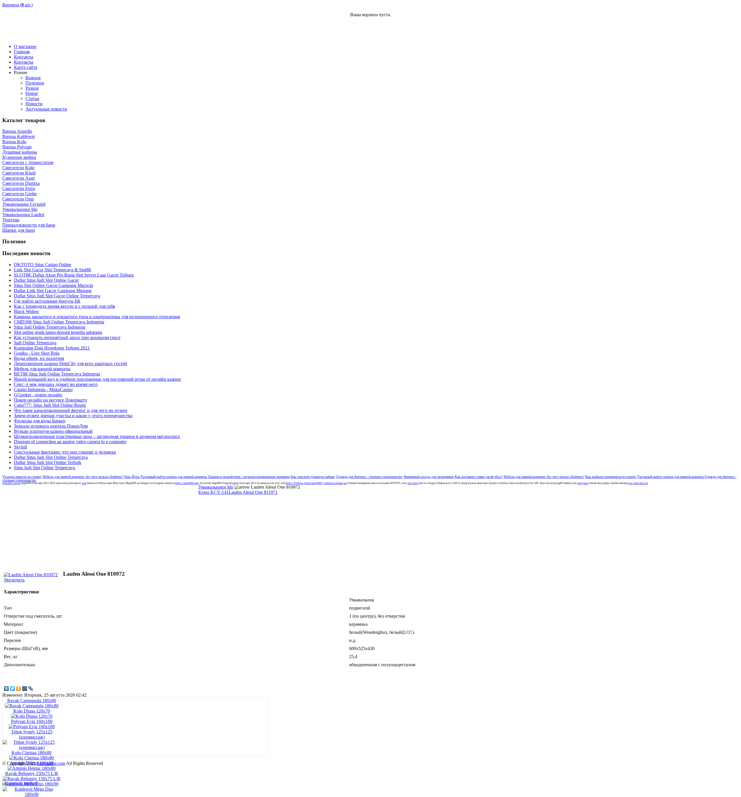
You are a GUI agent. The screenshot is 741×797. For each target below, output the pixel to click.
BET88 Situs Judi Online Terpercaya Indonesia (57, 373)
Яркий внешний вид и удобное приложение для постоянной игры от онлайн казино (97, 379)
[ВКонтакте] (6, 688)
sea (345, 483)
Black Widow (26, 311)
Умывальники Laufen (23, 214)
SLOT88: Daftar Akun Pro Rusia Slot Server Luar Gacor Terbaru (74, 275)
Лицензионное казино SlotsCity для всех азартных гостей (70, 363)
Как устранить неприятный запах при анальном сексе (67, 337)
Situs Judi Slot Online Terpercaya (44, 467)
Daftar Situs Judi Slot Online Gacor (46, 280)
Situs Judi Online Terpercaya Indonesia (49, 327)
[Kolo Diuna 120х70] (31, 716)
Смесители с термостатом (27, 162)
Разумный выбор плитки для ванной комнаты (174, 477)
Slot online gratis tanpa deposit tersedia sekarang (58, 332)
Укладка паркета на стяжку (22, 477)
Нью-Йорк (132, 477)
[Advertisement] (671, 30)
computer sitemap (333, 483)
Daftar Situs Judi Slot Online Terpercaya (51, 457)
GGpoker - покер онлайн (38, 394)
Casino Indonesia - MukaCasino (43, 389)
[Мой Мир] (25, 688)
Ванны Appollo (17, 131)
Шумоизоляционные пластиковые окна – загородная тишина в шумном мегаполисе (97, 436)
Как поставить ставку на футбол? (479, 477)
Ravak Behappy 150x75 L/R (31, 773)
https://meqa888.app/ (187, 483)
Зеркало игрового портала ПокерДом (51, 426)
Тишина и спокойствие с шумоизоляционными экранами (249, 477)
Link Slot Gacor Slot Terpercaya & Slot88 (52, 269)
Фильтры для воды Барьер (39, 420)
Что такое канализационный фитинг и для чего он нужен (70, 410)
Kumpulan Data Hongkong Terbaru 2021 (52, 347)
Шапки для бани (18, 230)
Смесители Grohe (19, 193)
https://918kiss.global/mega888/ (304, 483)
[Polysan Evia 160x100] (32, 726)
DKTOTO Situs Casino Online (42, 264)
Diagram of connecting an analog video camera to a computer (70, 441)
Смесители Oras (18, 198)
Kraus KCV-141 (213, 492)
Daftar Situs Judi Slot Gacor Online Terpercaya (57, 295)
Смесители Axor (18, 178)
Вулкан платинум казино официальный (53, 431)
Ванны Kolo (14, 141)
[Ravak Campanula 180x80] (31, 705)
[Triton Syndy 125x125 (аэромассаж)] (31, 747)
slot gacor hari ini (638, 483)
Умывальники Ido (19, 209)
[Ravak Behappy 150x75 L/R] (31, 778)
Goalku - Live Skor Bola (36, 353)
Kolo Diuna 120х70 (31, 710)
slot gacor (413, 483)
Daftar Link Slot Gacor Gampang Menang (52, 290)
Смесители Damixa (21, 183)
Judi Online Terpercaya (35, 342)
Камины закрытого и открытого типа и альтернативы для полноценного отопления (97, 316)
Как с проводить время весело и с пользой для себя (64, 306)
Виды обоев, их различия (39, 358)
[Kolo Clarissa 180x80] (31, 757)
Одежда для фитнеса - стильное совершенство (369, 477)
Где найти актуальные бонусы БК (47, 301)
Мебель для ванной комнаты (42, 368)
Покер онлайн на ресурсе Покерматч (50, 399)
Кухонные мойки (19, 157)
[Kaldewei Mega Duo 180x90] (31, 794)
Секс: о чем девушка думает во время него (56, 384)
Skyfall (20, 446)
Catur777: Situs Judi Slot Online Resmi (50, 405)
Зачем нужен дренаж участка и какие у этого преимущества (73, 415)
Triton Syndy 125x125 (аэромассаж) (31, 734)
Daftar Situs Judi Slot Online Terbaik (47, 462)
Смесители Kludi (19, 172)
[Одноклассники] (19, 688)
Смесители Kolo (18, 167)
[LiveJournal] (31, 688)
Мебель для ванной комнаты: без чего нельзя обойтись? (83, 477)
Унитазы (10, 219)
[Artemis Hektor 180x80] (32, 768)
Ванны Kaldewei (18, 136)
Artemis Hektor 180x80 (31, 763)
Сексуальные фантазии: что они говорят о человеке (65, 452)
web (84, 483)
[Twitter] (13, 688)
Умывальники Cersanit (23, 204)
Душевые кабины (19, 152)
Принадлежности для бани (28, 224)
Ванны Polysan (17, 146)
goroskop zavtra (11, 483)
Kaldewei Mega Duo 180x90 (31, 783)
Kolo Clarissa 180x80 (32, 752)
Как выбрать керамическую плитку (611, 477)
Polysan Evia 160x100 (31, 721)
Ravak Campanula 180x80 (31, 700)
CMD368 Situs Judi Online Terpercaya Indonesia (59, 321)
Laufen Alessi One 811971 (253, 492)
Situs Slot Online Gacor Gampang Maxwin (53, 285)
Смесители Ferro (18, 188)
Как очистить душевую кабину (313, 477)
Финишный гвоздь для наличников (428, 477)
